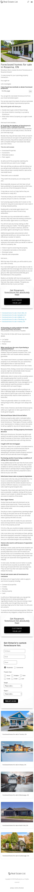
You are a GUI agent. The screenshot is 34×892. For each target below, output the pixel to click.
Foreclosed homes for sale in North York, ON (15, 825)
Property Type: (8, 672)
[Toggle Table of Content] (29, 91)
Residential (10, 667)
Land (22, 678)
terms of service (19, 888)
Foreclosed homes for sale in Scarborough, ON (15, 856)
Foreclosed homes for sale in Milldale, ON (13, 317)
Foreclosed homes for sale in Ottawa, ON (14, 765)
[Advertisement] (17, 21)
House (8, 675)
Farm (24, 675)
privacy (12, 888)
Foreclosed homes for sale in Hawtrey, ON (13, 321)
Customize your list (17, 301)
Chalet (15, 678)
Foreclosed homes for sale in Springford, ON (14, 315)
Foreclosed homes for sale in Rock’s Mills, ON (14, 313)
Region (6, 690)
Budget (6, 682)
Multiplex (16, 675)
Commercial (19, 667)
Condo (8, 678)
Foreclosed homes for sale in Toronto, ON (14, 734)
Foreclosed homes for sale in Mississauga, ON (15, 795)
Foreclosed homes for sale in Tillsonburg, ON (14, 319)
